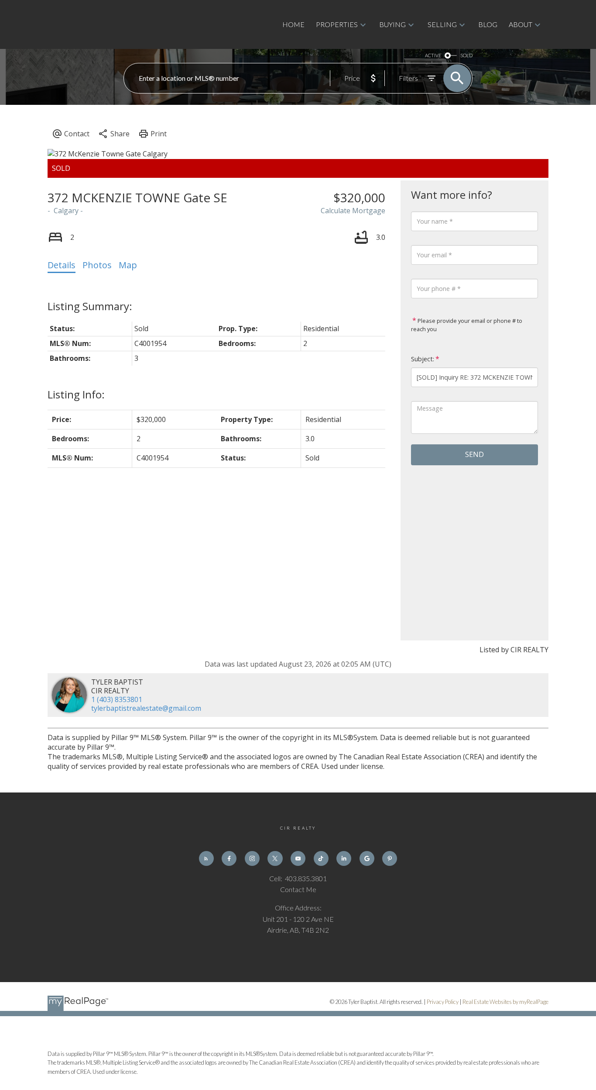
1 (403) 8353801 (116, 699)
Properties (337, 24)
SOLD (466, 55)
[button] (206, 858)
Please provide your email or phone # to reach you (466, 325)
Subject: (422, 359)
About (520, 24)
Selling (442, 24)
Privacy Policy (443, 1001)
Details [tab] (61, 265)
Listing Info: (76, 394)
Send (474, 454)
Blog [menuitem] (487, 24)
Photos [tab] (97, 265)
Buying (392, 24)
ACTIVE (433, 55)
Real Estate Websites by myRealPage (505, 1001)
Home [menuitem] (293, 24)
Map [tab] (128, 265)
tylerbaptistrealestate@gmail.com (146, 708)
